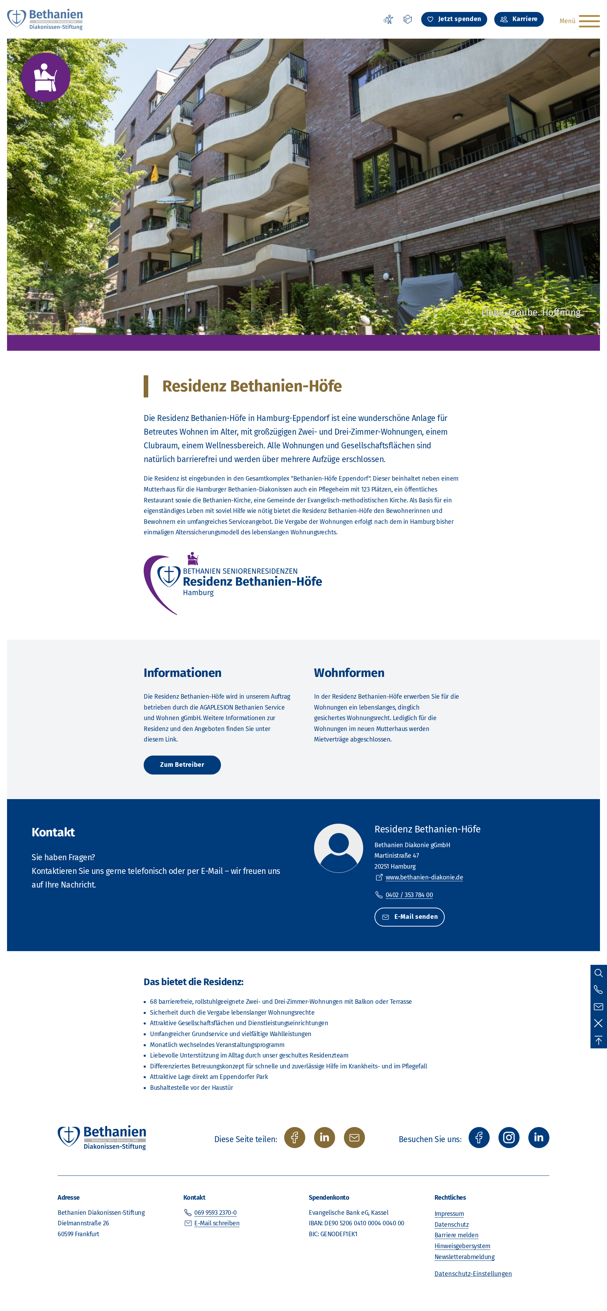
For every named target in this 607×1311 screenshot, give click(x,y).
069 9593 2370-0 (215, 1213)
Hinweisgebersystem (462, 1246)
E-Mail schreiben (217, 1223)
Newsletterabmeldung (465, 1257)
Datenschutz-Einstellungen (473, 1274)
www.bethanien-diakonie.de (424, 877)
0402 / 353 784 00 (409, 895)
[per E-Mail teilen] (354, 1137)
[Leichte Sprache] (407, 19)
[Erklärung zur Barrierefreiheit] (388, 19)
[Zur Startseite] (45, 19)
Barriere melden (457, 1235)
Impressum (449, 1214)
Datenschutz (452, 1224)
